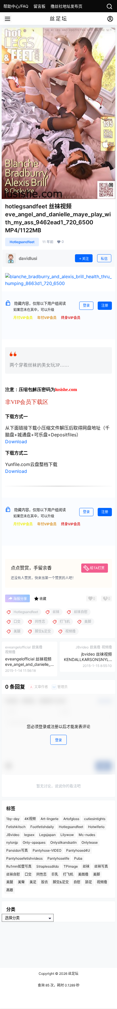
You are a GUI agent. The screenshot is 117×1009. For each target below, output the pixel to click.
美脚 (96, 874)
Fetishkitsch (16, 827)
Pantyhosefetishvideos (24, 858)
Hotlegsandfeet (22, 242)
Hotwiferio (96, 827)
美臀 (21, 882)
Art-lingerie (49, 819)
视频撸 (102, 882)
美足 (33, 882)
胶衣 (44, 882)
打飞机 (68, 874)
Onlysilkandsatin (63, 842)
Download (16, 441)
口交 (28, 874)
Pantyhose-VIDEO (47, 850)
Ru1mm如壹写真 (19, 866)
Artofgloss (71, 819)
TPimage (71, 866)
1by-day (13, 819)
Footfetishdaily (42, 827)
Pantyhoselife (58, 858)
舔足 (88, 882)
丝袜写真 (101, 866)
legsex (29, 834)
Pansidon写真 (17, 850)
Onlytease (90, 842)
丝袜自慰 (13, 874)
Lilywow (67, 834)
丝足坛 (72, 973)
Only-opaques (34, 842)
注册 (104, 305)
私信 (104, 259)
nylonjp (12, 842)
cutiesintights (94, 819)
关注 (85, 259)
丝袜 (86, 866)
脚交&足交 (61, 882)
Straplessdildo (47, 866)
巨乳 (54, 874)
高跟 (9, 890)
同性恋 (41, 874)
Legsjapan (47, 834)
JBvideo (12, 834)
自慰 (77, 882)
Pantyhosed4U (78, 850)
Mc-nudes (87, 834)
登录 (86, 305)
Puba (78, 858)
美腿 (9, 882)
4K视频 (30, 819)
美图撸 (83, 874)
